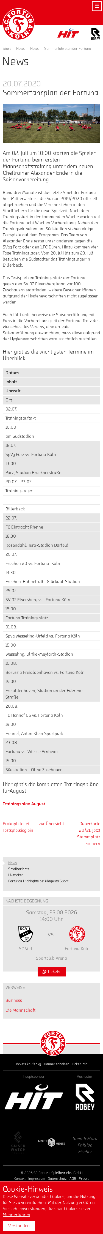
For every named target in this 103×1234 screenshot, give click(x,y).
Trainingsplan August (24, 804)
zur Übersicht (51, 824)
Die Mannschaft (20, 1010)
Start (7, 49)
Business (13, 1000)
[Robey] (84, 1096)
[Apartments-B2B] (25, 1142)
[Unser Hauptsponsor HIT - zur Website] (68, 34)
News (34, 49)
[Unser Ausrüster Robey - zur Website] (95, 35)
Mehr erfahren (16, 1215)
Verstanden (19, 1226)
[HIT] (34, 1096)
